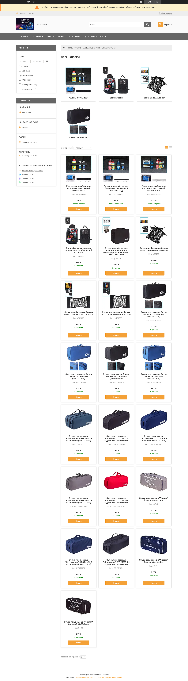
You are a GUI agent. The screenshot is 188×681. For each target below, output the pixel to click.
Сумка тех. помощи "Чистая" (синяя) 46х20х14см (153, 561)
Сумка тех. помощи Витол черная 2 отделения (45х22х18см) (116, 376)
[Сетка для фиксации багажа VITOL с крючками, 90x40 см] (153, 230)
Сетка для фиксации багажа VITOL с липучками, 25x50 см (78, 313)
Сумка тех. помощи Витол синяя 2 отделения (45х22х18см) (154, 376)
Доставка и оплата (95, 36)
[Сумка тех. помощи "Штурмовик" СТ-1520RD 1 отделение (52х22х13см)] (116, 480)
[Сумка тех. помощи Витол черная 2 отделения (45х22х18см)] (116, 357)
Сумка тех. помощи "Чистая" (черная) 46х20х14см (78, 623)
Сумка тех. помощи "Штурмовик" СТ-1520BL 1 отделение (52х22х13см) (154, 438)
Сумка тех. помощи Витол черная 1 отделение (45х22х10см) (154, 314)
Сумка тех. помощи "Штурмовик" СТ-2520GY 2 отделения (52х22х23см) (78, 438)
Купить (78, 209)
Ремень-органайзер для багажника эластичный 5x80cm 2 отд (153, 188)
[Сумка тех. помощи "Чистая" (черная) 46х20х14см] (78, 604)
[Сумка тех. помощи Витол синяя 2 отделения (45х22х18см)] (153, 357)
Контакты (74, 36)
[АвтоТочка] (25, 29)
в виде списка (170, 148)
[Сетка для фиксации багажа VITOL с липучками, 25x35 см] (116, 295)
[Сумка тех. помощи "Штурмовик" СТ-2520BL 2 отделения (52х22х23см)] (78, 542)
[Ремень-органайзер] (78, 80)
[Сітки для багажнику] (154, 80)
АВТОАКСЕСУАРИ (91, 48)
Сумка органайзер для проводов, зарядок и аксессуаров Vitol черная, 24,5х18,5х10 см (116, 251)
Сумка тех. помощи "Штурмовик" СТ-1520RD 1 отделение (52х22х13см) (116, 500)
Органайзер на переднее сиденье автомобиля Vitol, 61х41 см (78, 250)
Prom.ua (106, 675)
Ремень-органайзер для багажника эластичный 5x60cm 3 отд (116, 188)
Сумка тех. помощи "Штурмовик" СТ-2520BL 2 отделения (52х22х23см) (78, 562)
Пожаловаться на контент (86, 677)
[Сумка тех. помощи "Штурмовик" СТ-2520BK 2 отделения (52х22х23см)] (116, 542)
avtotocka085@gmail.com (32, 171)
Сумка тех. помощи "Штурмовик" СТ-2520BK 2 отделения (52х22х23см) (116, 562)
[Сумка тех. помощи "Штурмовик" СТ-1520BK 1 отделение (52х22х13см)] (116, 419)
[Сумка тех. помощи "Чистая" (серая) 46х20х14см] (153, 480)
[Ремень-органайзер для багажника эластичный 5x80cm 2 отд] (153, 169)
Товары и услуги (42, 36)
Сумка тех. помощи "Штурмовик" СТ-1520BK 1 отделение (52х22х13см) (116, 438)
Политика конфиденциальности (109, 677)
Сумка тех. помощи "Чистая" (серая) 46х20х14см (153, 499)
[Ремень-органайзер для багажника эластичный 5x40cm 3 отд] (78, 169)
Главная (23, 36)
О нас (61, 36)
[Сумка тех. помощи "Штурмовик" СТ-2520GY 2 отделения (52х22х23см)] (78, 419)
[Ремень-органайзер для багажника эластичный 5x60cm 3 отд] (116, 169)
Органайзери (116, 98)
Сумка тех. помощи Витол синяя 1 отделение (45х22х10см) (78, 376)
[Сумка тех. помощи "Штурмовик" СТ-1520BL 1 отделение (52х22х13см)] (153, 419)
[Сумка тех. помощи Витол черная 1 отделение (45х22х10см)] (153, 295)
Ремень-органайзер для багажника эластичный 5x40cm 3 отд (78, 188)
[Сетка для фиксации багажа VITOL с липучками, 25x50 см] (78, 295)
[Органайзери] (116, 80)
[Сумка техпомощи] (78, 120)
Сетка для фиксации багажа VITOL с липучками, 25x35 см (116, 313)
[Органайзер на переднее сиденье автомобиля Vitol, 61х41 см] (78, 230)
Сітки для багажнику (154, 98)
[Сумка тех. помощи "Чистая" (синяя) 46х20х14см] (153, 542)
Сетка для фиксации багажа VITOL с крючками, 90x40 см (154, 249)
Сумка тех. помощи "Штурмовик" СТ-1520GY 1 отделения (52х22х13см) (78, 500)
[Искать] (147, 24)
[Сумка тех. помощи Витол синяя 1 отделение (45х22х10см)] (78, 357)
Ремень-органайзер (78, 98)
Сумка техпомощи (78, 137)
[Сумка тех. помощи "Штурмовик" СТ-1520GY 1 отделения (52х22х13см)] (78, 480)
